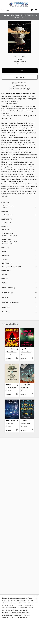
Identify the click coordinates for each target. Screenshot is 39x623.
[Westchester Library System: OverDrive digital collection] (19, 4)
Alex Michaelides (20, 61)
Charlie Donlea (26, 423)
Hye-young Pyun (11, 387)
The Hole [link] (8, 385)
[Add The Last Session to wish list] (32, 394)
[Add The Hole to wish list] (17, 394)
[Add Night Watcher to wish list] (32, 358)
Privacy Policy (20, 600)
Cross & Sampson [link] (10, 349)
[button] (20, 70)
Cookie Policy (24, 617)
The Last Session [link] (26, 385)
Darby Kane (10, 423)
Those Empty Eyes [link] (26, 420)
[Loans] (32, 10)
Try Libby (6, 15)
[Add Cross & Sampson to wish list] (17, 358)
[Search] (2, 10)
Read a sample (20, 77)
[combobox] (15, 10)
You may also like (9, 324)
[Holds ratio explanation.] (28, 89)
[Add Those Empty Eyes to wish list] (32, 430)
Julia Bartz (25, 387)
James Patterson (11, 352)
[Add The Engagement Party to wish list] (17, 430)
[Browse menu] (36, 10)
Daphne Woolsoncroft (27, 352)
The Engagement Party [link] (10, 420)
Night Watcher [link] (25, 349)
